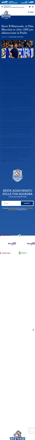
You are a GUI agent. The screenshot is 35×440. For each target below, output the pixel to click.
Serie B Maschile (13, 37)
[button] (31, 12)
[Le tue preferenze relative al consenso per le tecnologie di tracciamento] (33, 330)
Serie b (24, 2)
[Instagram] (33, 7)
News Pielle (20, 37)
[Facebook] (30, 7)
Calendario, (13, 2)
